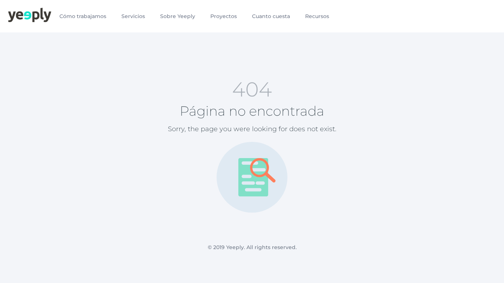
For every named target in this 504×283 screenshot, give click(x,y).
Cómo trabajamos (82, 16)
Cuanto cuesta (271, 16)
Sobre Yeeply (177, 16)
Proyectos (223, 16)
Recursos (317, 16)
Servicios (133, 16)
